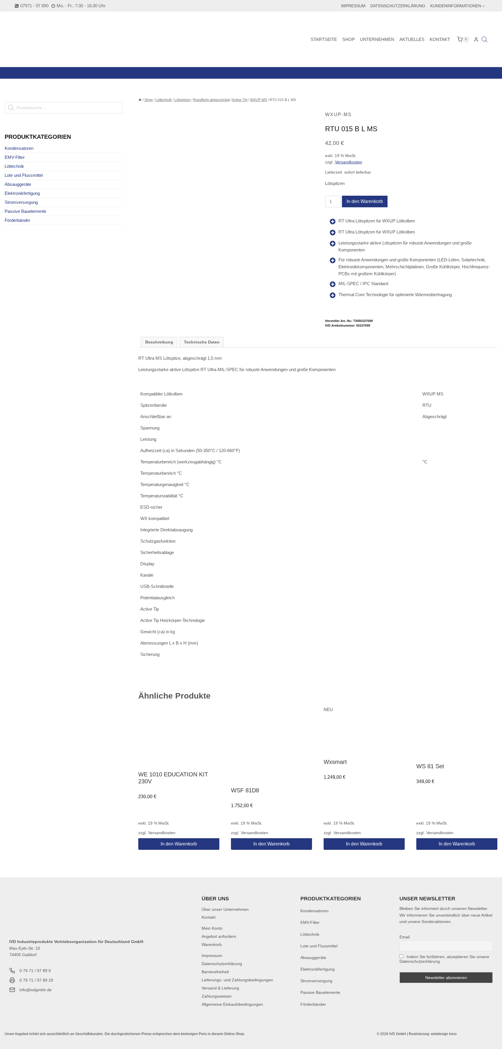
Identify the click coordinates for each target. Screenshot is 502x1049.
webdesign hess (444, 1034)
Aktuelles (411, 39)
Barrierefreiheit (215, 971)
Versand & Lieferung (220, 988)
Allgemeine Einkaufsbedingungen (232, 1004)
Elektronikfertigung (22, 193)
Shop (348, 39)
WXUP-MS (338, 114)
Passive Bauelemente (25, 211)
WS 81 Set (430, 766)
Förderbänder (17, 220)
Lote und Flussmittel (24, 175)
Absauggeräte (18, 184)
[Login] (476, 39)
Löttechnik (14, 166)
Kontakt (440, 39)
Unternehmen (377, 39)
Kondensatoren (19, 148)
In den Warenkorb (365, 201)
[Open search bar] (484, 39)
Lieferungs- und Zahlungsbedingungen (237, 980)
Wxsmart (335, 762)
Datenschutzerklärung (397, 5)
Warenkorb (212, 944)
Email (404, 937)
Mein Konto (212, 928)
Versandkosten (348, 162)
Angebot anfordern (219, 936)
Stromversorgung (21, 202)
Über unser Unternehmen (225, 909)
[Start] (140, 100)
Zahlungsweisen (217, 996)
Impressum (353, 5)
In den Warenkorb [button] (179, 843)
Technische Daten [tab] (202, 342)
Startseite (324, 39)
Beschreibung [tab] (159, 342)
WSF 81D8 (245, 790)
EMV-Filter (15, 157)
